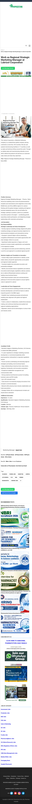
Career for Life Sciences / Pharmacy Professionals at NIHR (15, 527)
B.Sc (12, 477)
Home (2, 50)
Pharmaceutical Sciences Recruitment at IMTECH (12, 613)
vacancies (4, 474)
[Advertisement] (16, 26)
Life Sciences (5, 477)
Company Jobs (14, 480)
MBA (16, 477)
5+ (20, 480)
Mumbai (21, 477)
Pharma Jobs (12, 474)
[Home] (16, 6)
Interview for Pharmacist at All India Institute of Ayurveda (14, 570)
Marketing (20, 474)
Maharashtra (5, 480)
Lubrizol (28, 474)
